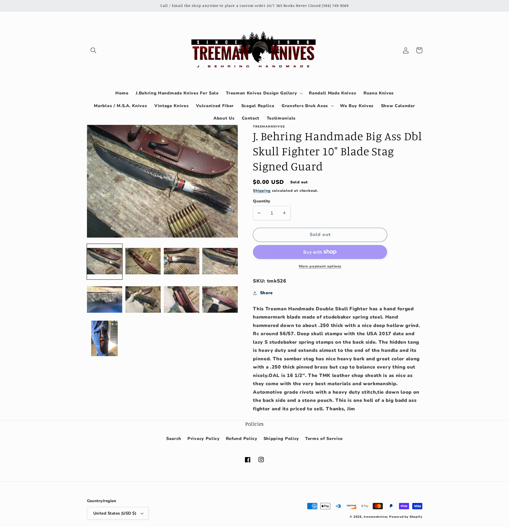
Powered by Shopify (405, 517)
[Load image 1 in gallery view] (104, 261)
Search (173, 439)
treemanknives (376, 517)
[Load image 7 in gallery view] (181, 300)
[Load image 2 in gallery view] (143, 261)
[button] (93, 50)
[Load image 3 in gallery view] (181, 261)
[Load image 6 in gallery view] (143, 300)
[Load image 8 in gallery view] (220, 300)
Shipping (261, 190)
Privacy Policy (203, 439)
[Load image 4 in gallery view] (220, 261)
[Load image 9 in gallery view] (104, 338)
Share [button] (266, 293)
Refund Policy (241, 439)
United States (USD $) (115, 513)
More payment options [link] (320, 266)
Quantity (261, 201)
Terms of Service (324, 439)
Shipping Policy (281, 439)
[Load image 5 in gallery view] (104, 300)
